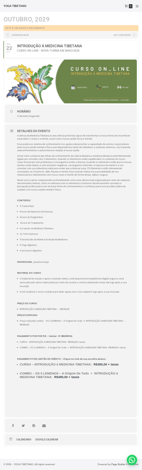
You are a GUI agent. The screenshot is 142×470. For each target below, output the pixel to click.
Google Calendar (46, 439)
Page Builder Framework (125, 464)
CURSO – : (56, 364)
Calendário (23, 439)
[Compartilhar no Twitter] (23, 425)
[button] (132, 460)
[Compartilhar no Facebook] (12, 425)
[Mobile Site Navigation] (137, 6)
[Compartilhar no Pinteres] (33, 425)
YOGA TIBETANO (14, 6)
